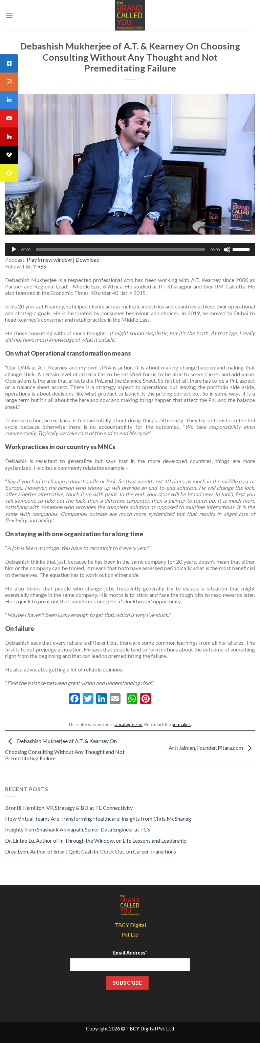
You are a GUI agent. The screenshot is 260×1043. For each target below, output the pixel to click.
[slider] (242, 249)
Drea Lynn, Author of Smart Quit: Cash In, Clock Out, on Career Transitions (90, 851)
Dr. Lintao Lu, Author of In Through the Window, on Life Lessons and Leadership (96, 840)
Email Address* (130, 953)
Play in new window (49, 259)
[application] (130, 249)
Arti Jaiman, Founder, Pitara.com (206, 747)
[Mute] (227, 249)
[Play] (13, 249)
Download (87, 259)
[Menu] (9, 15)
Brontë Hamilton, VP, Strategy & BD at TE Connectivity (69, 807)
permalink (181, 724)
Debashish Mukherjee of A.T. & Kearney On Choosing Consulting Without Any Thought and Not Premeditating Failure (65, 749)
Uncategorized (128, 724)
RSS (41, 266)
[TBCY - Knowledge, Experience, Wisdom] (130, 15)
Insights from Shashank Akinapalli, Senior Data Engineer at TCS (77, 829)
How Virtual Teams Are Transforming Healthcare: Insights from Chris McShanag (98, 818)
